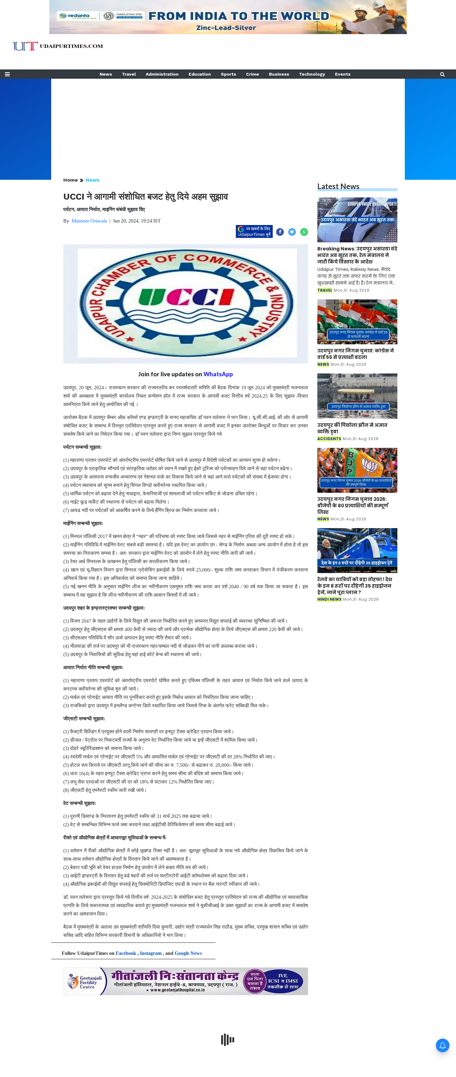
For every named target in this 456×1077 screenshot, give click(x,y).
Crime (252, 74)
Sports (228, 74)
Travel (129, 74)
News (106, 74)
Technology (312, 74)
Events (343, 74)
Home (70, 180)
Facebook (126, 953)
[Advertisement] (228, 122)
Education (200, 74)
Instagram (151, 953)
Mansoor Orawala (89, 220)
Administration (162, 74)
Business (279, 74)
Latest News (338, 186)
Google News (188, 953)
